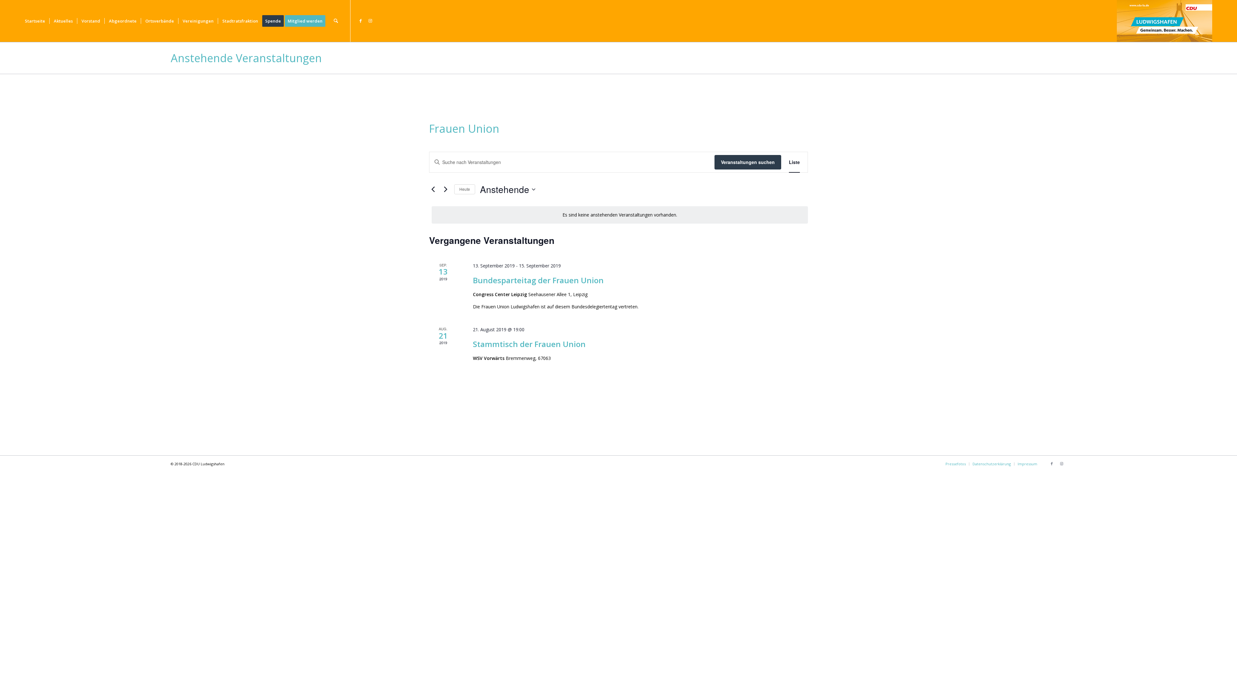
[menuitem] (35, 21)
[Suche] (336, 21)
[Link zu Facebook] (360, 20)
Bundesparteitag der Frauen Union (538, 280)
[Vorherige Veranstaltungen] (433, 189)
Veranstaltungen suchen (748, 162)
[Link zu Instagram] (370, 20)
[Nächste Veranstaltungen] (445, 189)
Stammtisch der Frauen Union (529, 344)
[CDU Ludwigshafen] (1164, 21)
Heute (464, 189)
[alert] (620, 215)
